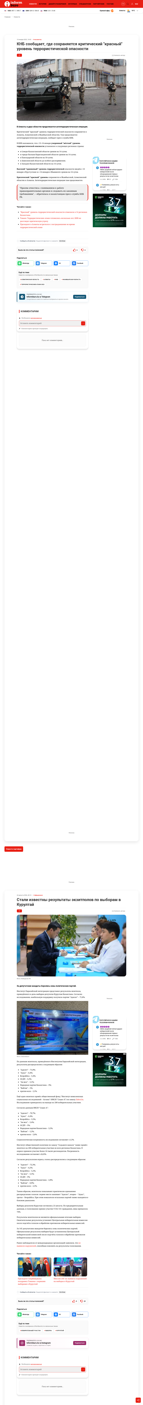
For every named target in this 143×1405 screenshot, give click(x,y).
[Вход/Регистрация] (132, 4)
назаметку (37, 39)
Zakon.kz (79, 1099)
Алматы (47, 279)
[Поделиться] (138, 1400)
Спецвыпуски (85, 4)
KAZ (136, 4)
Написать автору (119, 55)
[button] (129, 10)
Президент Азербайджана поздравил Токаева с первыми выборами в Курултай (31, 1281)
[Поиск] (127, 4)
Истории (42, 4)
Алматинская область (30, 279)
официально (39, 895)
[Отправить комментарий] (83, 323)
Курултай (60, 1330)
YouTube (110, 4)
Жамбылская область (72, 279)
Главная (7, 17)
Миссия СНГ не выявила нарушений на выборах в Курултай (70, 1280)
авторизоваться (36, 318)
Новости (33, 4)
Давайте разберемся (57, 4)
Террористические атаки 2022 (32, 284)
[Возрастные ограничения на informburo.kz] (123, 4)
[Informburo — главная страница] (13, 4)
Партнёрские (98, 4)
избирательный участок (31, 1330)
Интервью (72, 4)
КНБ (56, 279)
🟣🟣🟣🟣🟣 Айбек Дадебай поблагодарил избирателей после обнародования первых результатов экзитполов (111, 171)
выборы (48, 1330)
